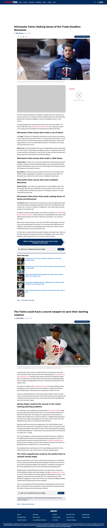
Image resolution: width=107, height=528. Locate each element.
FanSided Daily (21, 517)
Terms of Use (70, 517)
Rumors (25, 2)
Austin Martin (59, 212)
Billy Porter (19, 33)
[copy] (26, 37)
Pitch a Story (36, 517)
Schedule (31, 2)
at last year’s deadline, (54, 410)
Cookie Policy (86, 517)
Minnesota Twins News (28, 300)
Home (18, 300)
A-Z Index (55, 520)
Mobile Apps (85, 514)
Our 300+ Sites (70, 514)
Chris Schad (19, 318)
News (20, 2)
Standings (38, 2)
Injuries (49, 2)
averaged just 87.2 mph (57, 472)
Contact (54, 514)
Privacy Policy (56, 517)
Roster (44, 2)
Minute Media (9, 523)
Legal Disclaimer (22, 520)
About (19, 514)
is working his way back (40, 386)
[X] (97, 2)
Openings (35, 514)
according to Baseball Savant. (54, 440)
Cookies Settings (71, 520)
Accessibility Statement (40, 520)
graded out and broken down (39, 126)
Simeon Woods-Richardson (25, 214)
